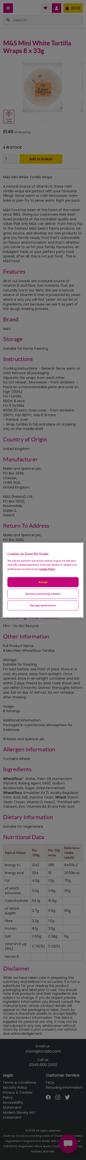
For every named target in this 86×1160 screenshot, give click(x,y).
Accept (42, 582)
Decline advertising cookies (43, 593)
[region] (43, 580)
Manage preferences (43, 605)
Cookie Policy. (47, 568)
